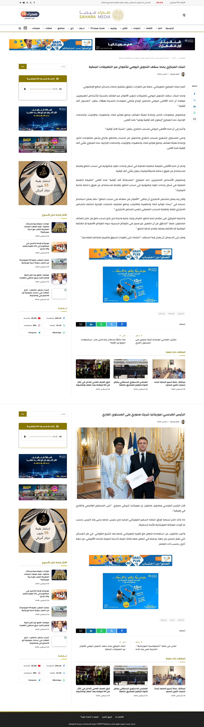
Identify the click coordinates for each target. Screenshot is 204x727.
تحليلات (136, 28)
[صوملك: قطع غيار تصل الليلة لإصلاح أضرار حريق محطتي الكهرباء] (59, 278)
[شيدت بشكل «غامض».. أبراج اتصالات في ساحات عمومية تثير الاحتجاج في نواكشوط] (59, 293)
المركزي (181, 313)
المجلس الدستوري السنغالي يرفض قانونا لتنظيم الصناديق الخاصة (131, 384)
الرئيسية (170, 28)
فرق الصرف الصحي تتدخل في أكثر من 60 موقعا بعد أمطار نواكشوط (125, 2)
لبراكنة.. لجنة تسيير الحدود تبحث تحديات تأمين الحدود (169, 384)
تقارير (124, 28)
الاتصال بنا (119, 717)
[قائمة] (184, 15)
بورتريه (113, 28)
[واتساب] (194, 112)
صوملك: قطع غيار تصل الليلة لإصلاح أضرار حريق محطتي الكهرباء (34, 276)
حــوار (82, 28)
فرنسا (172, 620)
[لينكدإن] (194, 106)
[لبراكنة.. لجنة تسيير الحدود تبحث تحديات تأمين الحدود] (168, 368)
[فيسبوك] (194, 94)
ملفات (49, 28)
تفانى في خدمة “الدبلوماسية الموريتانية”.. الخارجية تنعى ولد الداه (155, 647)
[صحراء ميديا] (102, 15)
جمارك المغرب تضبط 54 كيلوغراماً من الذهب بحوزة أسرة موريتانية (34, 261)
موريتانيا (162, 313)
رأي (72, 28)
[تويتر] (194, 100)
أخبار (160, 28)
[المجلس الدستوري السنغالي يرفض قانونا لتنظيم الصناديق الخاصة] (131, 368)
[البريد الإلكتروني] (194, 119)
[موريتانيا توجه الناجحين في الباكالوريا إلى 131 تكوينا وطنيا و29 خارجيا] (59, 247)
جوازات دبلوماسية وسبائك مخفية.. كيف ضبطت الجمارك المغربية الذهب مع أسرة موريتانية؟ (36, 228)
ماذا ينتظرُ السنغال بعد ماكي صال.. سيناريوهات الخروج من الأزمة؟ (103, 341)
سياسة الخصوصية (75, 724)
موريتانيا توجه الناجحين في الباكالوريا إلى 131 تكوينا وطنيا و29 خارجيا (36, 246)
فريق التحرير (107, 717)
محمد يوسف (174, 74)
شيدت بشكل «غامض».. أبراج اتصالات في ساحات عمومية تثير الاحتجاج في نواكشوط (35, 293)
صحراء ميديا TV (97, 28)
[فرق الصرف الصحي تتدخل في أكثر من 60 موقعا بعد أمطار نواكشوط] (93, 368)
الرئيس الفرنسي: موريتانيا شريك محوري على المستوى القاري (156, 341)
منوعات (36, 28)
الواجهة (171, 313)
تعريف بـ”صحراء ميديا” (89, 717)
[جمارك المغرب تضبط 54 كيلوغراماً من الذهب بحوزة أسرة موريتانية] (59, 263)
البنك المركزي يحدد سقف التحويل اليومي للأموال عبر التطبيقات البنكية (103, 647)
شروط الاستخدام (89, 724)
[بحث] (20, 28)
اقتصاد (149, 28)
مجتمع (61, 28)
